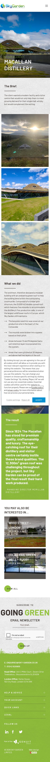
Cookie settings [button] (13, 400)
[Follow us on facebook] (14, 732)
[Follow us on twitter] (21, 732)
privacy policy (13, 390)
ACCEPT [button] (38, 400)
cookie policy (37, 387)
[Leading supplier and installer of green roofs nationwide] (13, 5)
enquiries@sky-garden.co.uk (22, 662)
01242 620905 (13, 666)
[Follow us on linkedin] (7, 732)
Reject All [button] (25, 400)
